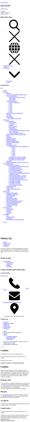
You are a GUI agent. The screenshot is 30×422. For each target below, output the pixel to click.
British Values (12, 100)
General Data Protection (11, 203)
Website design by (10, 344)
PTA (7, 215)
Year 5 (10, 109)
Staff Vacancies (9, 209)
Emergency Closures (11, 138)
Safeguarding (9, 197)
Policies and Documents (11, 193)
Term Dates (12, 123)
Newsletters (9, 213)
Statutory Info (6, 191)
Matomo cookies (8, 394)
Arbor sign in (9, 81)
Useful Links (9, 218)
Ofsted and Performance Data (13, 202)
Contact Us (6, 67)
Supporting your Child (11, 145)
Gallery (8, 190)
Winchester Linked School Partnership (15, 219)
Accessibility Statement (11, 336)
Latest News (9, 210)
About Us (5, 92)
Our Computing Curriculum (15, 171)
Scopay (8, 82)
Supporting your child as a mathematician (18, 146)
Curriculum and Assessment (12, 165)
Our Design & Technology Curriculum (18, 179)
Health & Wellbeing (11, 139)
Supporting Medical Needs (12, 141)
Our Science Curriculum (15, 170)
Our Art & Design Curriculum (16, 178)
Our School (9, 116)
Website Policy (9, 339)
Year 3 (10, 106)
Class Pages (9, 143)
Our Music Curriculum (14, 181)
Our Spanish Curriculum (15, 182)
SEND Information (10, 195)
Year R (11, 110)
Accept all (9, 363)
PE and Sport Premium (11, 199)
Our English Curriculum (14, 167)
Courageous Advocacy (11, 101)
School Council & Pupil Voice (13, 189)
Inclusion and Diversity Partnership (14, 113)
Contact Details (9, 117)
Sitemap (5, 333)
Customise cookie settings (17, 363)
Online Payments (13, 129)
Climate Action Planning (12, 205)
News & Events (7, 207)
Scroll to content (4, 2)
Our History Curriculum (14, 183)
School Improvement (11, 186)
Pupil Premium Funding (11, 198)
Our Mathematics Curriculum (16, 169)
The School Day (13, 122)
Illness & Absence (13, 126)
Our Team (8, 114)
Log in (5, 222)
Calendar (8, 211)
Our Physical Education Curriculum (17, 177)
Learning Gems (10, 187)
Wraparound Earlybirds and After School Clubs (17, 162)
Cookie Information (10, 337)
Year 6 (10, 112)
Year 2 (10, 105)
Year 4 (10, 108)
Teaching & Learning (8, 163)
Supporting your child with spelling (17, 158)
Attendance (9, 137)
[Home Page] (4, 8)
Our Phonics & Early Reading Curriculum (19, 166)
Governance (9, 206)
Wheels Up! (6, 246)
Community (6, 214)
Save (13, 420)
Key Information (10, 121)
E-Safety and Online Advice (12, 142)
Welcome (8, 93)
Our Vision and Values (11, 96)
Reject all (3, 363)
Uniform (11, 125)
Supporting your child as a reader (17, 159)
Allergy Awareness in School (16, 133)
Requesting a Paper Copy (15, 118)
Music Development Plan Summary (14, 201)
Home (4, 90)
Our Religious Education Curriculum (17, 175)
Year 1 (10, 104)
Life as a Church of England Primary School (16, 94)
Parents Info (6, 119)
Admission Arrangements (12, 194)
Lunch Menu (12, 127)
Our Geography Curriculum (15, 185)
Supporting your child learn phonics (17, 157)
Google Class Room (8, 65)
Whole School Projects (14, 102)
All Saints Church (10, 216)
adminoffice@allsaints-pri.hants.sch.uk (12, 302)
